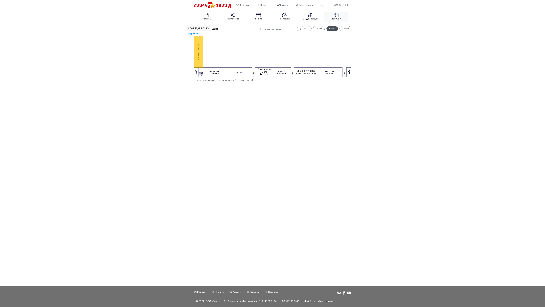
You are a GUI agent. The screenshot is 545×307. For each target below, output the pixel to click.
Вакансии (254, 292)
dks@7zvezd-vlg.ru (313, 301)
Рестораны (284, 18)
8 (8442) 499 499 (290, 301)
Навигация (336, 18)
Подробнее (192, 33)
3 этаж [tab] (332, 28)
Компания (202, 292)
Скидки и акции (310, 18)
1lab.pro (330, 301)
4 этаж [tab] (345, 28)
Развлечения (233, 18)
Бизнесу (236, 292)
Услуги (258, 18)
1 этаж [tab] (306, 28)
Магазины (206, 18)
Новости (219, 292)
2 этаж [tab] (319, 28)
